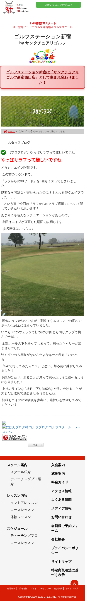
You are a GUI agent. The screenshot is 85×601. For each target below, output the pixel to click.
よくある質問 (61, 499)
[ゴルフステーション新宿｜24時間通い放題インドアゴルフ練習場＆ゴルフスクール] (16, 8)
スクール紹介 (20, 472)
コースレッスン (22, 510)
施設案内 (58, 473)
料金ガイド (59, 482)
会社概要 (58, 539)
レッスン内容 (17, 495)
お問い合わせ (61, 517)
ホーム (11, 131)
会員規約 (58, 588)
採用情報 (23, 588)
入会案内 (58, 465)
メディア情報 (61, 508)
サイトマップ (61, 561)
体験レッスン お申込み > (58, 4)
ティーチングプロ (24, 535)
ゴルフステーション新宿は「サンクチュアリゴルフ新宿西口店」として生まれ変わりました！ (42, 77)
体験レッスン (20, 517)
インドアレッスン (24, 503)
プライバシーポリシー (40, 588)
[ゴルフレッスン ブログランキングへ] (14, 437)
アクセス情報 (61, 491)
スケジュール (17, 528)
